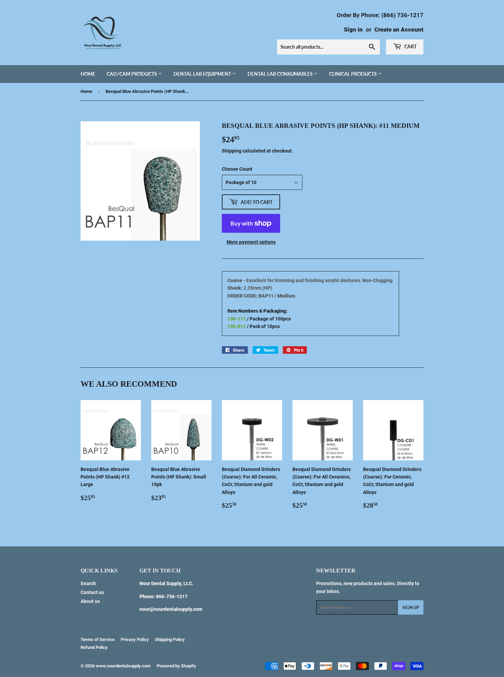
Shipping (231, 151)
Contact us (92, 592)
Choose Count (237, 169)
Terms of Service (98, 639)
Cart (410, 46)
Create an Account (398, 29)
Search (88, 583)
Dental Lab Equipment (202, 74)
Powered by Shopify (176, 665)
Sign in (353, 29)
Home (88, 74)
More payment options (251, 242)
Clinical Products (353, 74)
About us (90, 601)
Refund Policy (94, 647)
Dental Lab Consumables (281, 74)
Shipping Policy (170, 639)
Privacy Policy (135, 639)
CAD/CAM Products (132, 74)
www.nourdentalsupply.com (123, 665)
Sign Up (411, 607)
